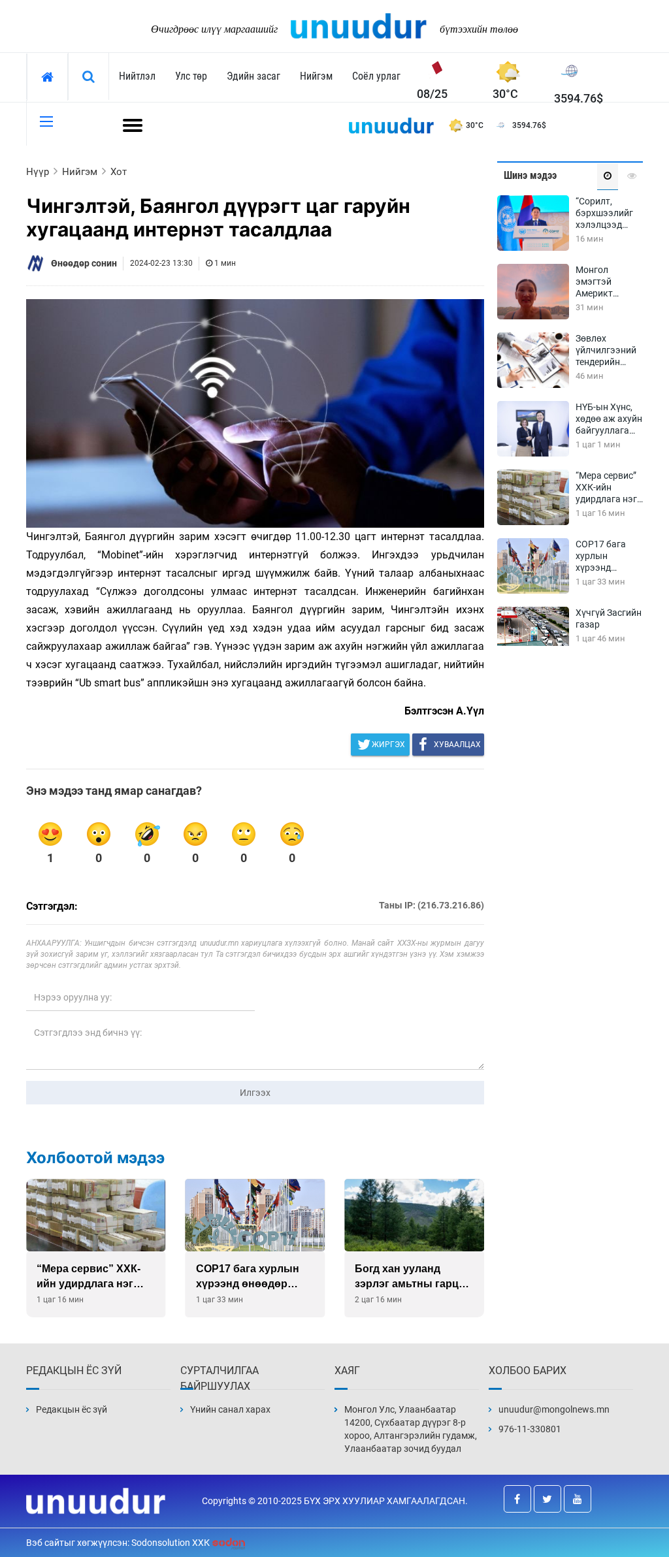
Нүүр (37, 172)
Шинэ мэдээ (530, 175)
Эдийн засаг (253, 76)
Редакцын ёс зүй (71, 1409)
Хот (118, 172)
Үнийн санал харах (230, 1409)
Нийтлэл (137, 76)
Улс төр (191, 76)
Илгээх (255, 1092)
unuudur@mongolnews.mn (554, 1409)
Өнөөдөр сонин (84, 263)
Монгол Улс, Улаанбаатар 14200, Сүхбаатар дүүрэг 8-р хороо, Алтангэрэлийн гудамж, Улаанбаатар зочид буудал (410, 1429)
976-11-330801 (529, 1429)
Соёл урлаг (376, 76)
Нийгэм (316, 76)
